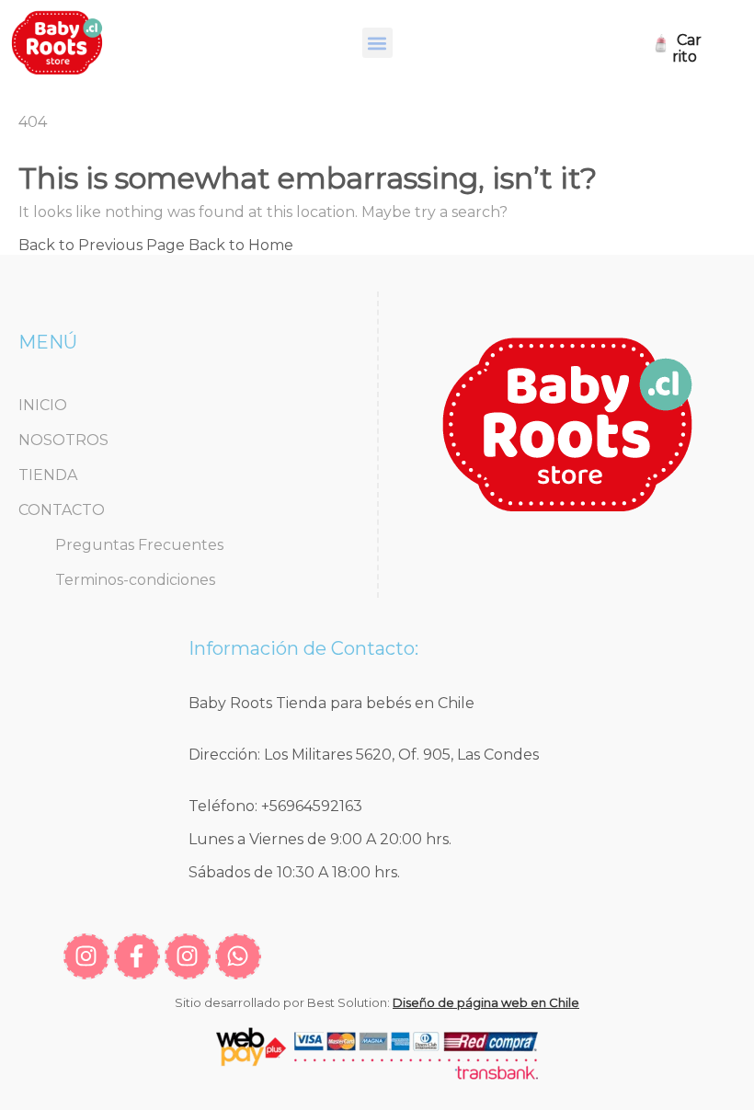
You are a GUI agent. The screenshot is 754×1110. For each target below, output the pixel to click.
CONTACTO (61, 510)
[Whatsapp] (238, 956)
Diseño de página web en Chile (486, 1002)
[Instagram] (86, 956)
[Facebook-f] (137, 956)
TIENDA (47, 475)
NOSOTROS (63, 440)
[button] (377, 43)
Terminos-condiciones (135, 580)
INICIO (42, 405)
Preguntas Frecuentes (139, 545)
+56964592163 (311, 806)
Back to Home (240, 245)
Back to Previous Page (101, 245)
